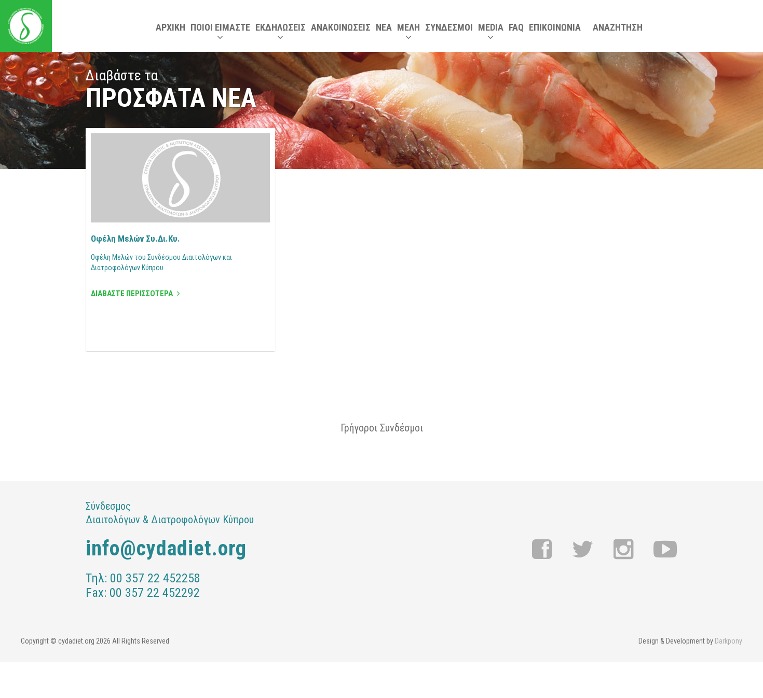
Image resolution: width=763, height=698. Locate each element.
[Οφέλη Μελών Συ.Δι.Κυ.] (180, 177)
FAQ (516, 27)
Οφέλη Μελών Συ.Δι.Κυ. (135, 238)
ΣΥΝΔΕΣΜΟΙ (449, 27)
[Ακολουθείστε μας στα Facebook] (542, 549)
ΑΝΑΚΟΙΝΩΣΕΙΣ (341, 27)
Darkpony (728, 641)
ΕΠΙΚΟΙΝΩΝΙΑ (555, 27)
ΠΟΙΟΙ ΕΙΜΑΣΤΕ (220, 27)
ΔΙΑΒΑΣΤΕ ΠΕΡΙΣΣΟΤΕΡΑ (132, 293)
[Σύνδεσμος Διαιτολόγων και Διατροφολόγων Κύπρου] (26, 26)
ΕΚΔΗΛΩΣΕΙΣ (280, 27)
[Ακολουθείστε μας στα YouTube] (665, 549)
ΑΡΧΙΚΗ (170, 27)
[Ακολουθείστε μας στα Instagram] (624, 549)
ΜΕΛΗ (408, 27)
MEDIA (490, 27)
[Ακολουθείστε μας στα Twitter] (583, 549)
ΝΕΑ (384, 27)
